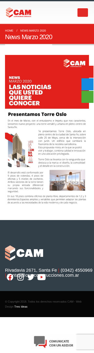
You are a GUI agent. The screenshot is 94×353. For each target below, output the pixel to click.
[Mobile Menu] (82, 12)
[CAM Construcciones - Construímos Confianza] (19, 12)
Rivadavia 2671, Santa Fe (31, 270)
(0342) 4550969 (76, 270)
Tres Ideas (21, 306)
